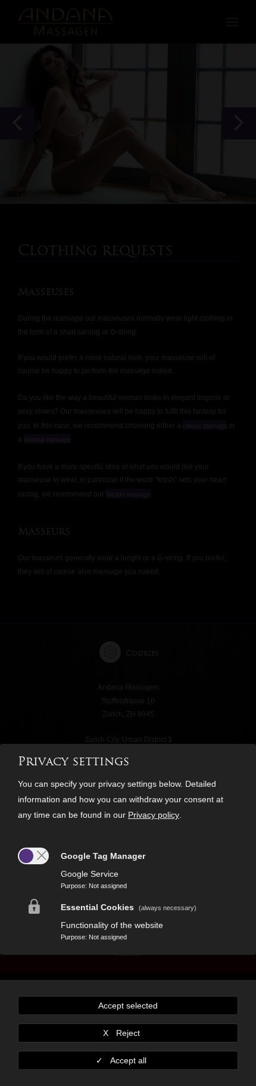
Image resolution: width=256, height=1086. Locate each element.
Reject (128, 1033)
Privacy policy (153, 815)
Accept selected (128, 1005)
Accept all (128, 1060)
